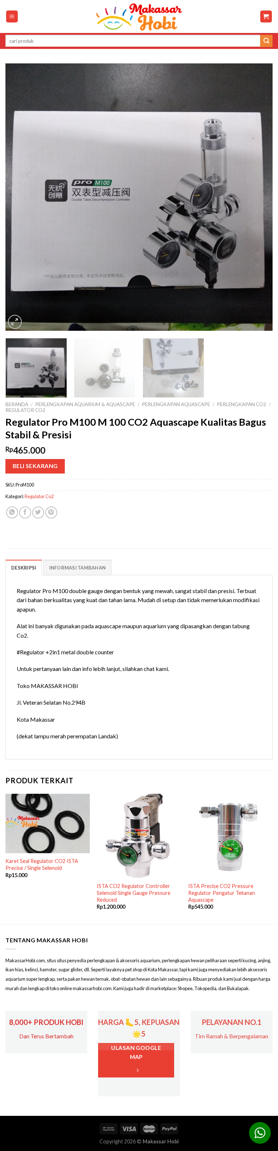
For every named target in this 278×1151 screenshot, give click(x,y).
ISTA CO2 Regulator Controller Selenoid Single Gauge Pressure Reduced (133, 892)
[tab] (23, 567)
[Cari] (266, 41)
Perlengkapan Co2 (241, 404)
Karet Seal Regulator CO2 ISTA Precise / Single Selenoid (41, 864)
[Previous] (19, 197)
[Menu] (12, 16)
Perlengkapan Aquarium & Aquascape (85, 404)
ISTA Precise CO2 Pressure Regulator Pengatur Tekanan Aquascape (221, 892)
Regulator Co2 (25, 410)
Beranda (16, 404)
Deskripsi (23, 568)
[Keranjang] (266, 16)
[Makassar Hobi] (139, 16)
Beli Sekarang (35, 466)
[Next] (258, 197)
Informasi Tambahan (77, 568)
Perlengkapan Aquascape (176, 404)
